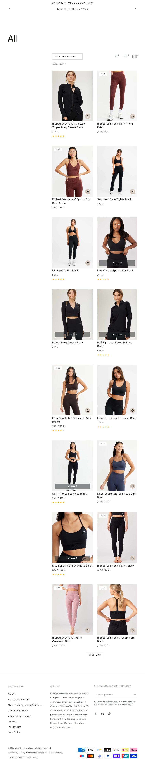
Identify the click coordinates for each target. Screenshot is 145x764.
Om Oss (12, 694)
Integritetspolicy (56, 753)
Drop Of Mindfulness (24, 748)
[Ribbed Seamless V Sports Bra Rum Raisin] (72, 171)
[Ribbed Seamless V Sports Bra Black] (117, 609)
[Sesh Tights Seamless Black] (72, 465)
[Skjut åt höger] (134, 8)
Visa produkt (87, 116)
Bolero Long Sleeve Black (67, 342)
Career (12, 721)
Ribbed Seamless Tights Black (115, 565)
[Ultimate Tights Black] (72, 242)
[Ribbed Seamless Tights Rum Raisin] (117, 96)
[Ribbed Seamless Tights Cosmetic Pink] (72, 609)
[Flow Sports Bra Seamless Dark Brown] (72, 390)
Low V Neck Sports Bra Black (115, 270)
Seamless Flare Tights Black (114, 199)
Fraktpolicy (32, 757)
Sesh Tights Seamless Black (69, 493)
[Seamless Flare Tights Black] (117, 171)
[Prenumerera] (135, 694)
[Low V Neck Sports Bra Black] (117, 242)
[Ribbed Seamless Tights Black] (117, 537)
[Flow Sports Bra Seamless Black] (117, 390)
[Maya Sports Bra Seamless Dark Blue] (117, 465)
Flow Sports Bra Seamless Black (117, 418)
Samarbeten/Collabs (19, 715)
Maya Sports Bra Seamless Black (72, 565)
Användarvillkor (17, 757)
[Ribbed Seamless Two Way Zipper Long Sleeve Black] (72, 96)
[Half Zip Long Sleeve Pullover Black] (117, 314)
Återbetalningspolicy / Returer (25, 704)
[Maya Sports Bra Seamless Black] (72, 537)
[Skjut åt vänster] (10, 8)
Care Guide (14, 732)
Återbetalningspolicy (37, 753)
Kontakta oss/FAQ (18, 710)
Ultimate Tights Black (65, 270)
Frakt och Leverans (19, 699)
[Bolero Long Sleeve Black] (72, 314)
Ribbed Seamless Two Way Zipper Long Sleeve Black (68, 125)
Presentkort (14, 726)
